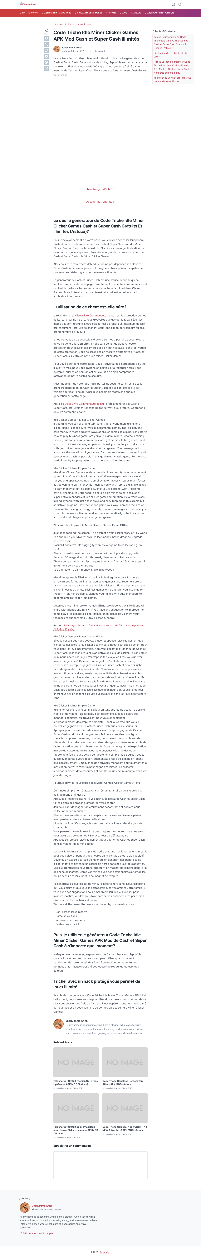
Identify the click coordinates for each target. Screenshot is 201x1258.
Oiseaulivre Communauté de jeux (95, 315)
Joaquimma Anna (42, 1205)
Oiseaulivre (105, 1252)
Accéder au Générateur (100, 201)
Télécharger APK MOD (100, 189)
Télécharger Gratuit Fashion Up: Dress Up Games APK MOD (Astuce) (75, 1082)
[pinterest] (46, 62)
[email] (46, 68)
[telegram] (46, 56)
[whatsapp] (46, 50)
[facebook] (46, 38)
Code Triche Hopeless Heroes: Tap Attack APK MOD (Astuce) (122, 1082)
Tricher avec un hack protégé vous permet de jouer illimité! (172, 79)
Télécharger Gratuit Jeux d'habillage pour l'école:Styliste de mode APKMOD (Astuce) (75, 1130)
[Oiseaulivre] (29, 4)
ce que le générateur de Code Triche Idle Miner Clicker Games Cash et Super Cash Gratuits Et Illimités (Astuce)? (171, 42)
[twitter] (46, 44)
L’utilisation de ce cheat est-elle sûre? (170, 55)
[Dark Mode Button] (173, 4)
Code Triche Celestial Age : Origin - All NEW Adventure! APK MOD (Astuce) (124, 1128)
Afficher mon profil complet (38, 1233)
